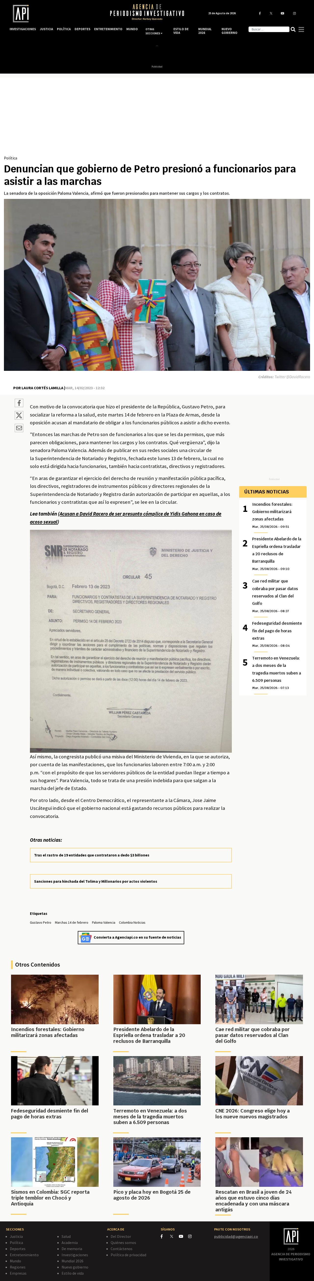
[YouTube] (183, 1236)
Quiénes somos (123, 1242)
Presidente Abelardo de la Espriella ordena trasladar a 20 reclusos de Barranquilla (276, 553)
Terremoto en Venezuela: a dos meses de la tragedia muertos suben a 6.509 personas (276, 673)
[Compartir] (19, 403)
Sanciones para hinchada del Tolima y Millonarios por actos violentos (95, 881)
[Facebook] (165, 1236)
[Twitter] (174, 1236)
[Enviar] (19, 428)
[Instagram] (192, 1236)
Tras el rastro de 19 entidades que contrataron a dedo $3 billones (91, 855)
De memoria (72, 1248)
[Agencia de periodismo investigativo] (55, 13)
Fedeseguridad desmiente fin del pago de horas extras (277, 634)
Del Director (121, 1236)
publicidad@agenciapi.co (236, 1236)
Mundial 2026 (72, 1260)
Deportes (18, 1248)
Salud (66, 1236)
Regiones (18, 1267)
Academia (70, 1242)
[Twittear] (19, 418)
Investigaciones (75, 1254)
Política (10, 157)
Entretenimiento (24, 1254)
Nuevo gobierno (75, 1267)
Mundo (15, 1260)
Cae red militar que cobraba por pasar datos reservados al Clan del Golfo (275, 596)
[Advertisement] (157, 118)
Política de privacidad (128, 1254)
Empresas (18, 1273)
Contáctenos (121, 1248)
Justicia (16, 1236)
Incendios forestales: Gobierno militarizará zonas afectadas (272, 515)
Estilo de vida (73, 1273)
